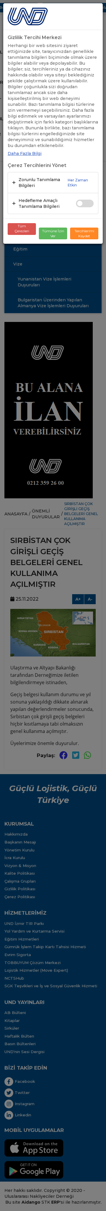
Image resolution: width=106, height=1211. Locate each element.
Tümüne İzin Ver (53, 233)
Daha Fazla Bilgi (25, 153)
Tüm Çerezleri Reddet (21, 229)
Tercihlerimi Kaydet (84, 233)
